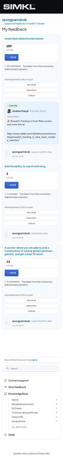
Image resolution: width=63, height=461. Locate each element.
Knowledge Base (18, 393)
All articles (19, 427)
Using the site (18, 421)
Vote (13, 57)
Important (31, 90)
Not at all (31, 85)
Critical (31, 96)
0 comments (13, 281)
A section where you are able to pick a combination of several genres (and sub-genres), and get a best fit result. (29, 251)
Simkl (11, 434)
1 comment (12, 194)
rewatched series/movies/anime (24, 38)
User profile (17, 417)
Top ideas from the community (38, 66)
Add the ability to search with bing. (25, 166)
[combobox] (31, 368)
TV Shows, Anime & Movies (25, 412)
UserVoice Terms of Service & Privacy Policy (31, 453)
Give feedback (17, 386)
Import (15, 400)
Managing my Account (23, 404)
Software (16, 408)
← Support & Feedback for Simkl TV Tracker (23, 23)
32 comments (14, 66)
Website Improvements (16, 69)
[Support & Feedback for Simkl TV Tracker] (19, 6)
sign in (34, 360)
